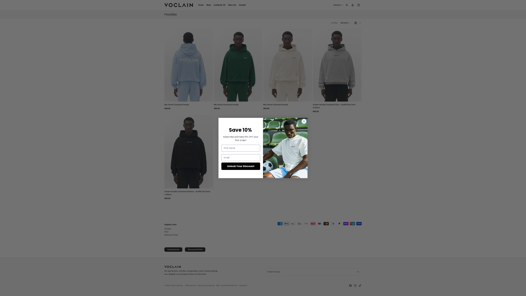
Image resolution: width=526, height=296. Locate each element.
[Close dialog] (304, 121)
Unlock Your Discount (240, 166)
